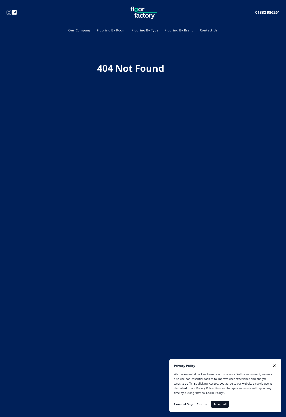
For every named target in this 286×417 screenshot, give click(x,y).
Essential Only (183, 404)
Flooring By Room (111, 30)
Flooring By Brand (179, 30)
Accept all (219, 404)
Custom (202, 404)
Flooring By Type (145, 30)
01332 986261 (267, 12)
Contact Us (209, 30)
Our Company (79, 30)
